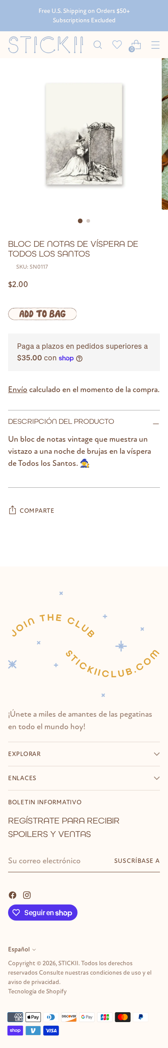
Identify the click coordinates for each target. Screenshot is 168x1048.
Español (19, 949)
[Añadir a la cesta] (42, 314)
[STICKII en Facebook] (13, 894)
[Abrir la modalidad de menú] (155, 45)
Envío (17, 389)
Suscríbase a (137, 861)
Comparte (37, 511)
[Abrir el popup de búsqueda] (97, 45)
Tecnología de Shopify (37, 991)
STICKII (68, 963)
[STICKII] (48, 44)
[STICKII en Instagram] (27, 894)
